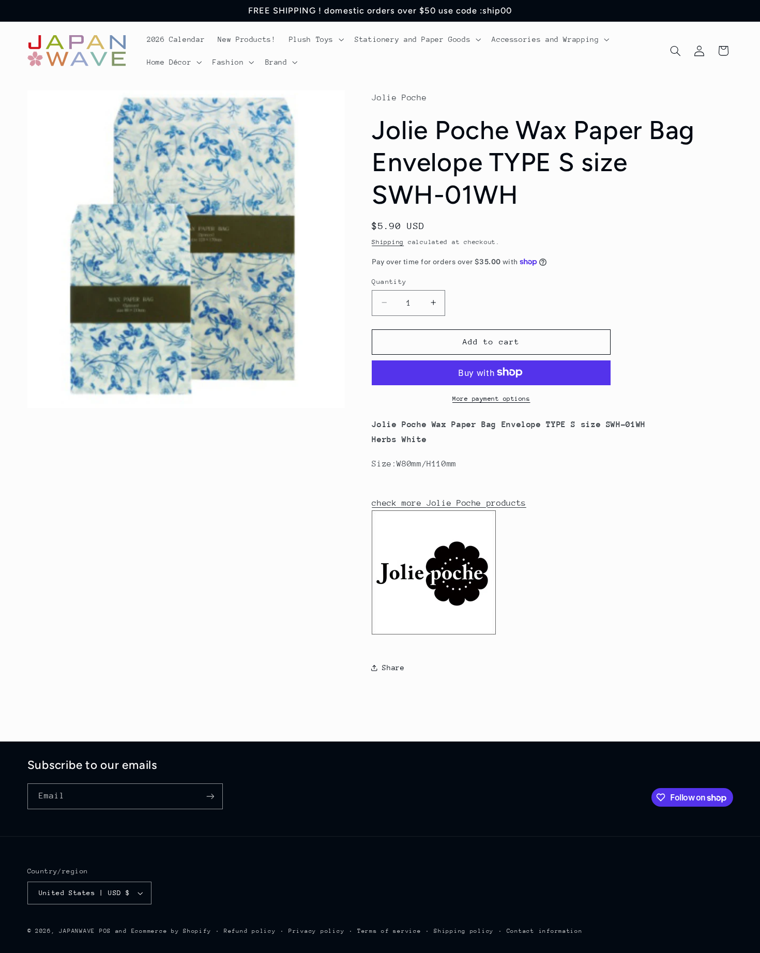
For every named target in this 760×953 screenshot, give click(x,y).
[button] (315, 39)
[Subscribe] (210, 796)
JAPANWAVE (77, 931)
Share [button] (393, 667)
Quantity (389, 281)
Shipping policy (464, 931)
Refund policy (250, 931)
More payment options (491, 398)
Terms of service (389, 931)
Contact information (545, 931)
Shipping (388, 242)
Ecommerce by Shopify (171, 931)
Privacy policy (316, 931)
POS (105, 931)
